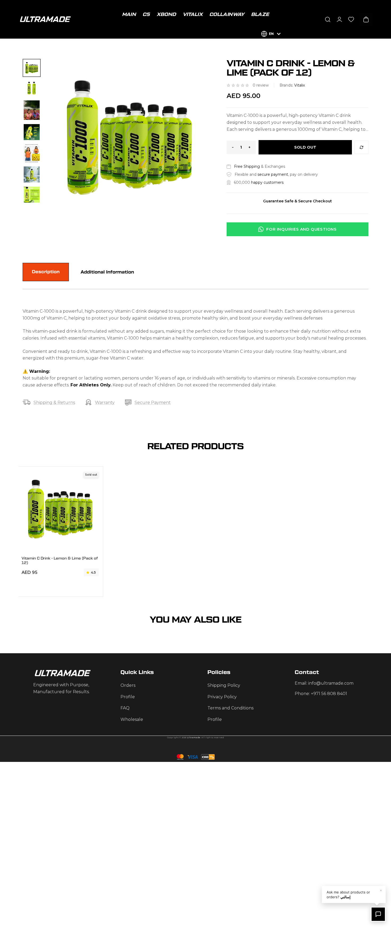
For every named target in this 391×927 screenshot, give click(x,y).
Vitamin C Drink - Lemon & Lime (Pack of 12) (60, 561)
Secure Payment (153, 402)
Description (46, 272)
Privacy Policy (222, 696)
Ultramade (193, 737)
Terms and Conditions (230, 707)
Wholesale (131, 719)
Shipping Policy (223, 685)
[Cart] (366, 19)
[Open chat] (378, 914)
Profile (127, 696)
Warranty (105, 402)
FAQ (125, 707)
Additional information (107, 272)
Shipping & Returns (54, 402)
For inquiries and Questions (301, 229)
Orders (127, 685)
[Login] (339, 19)
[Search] (328, 19)
